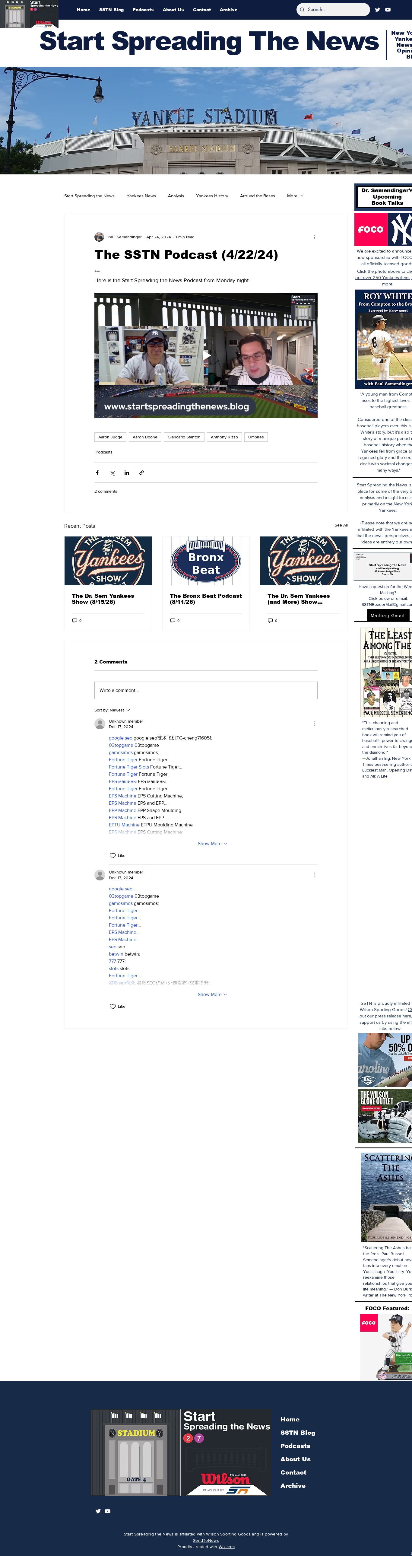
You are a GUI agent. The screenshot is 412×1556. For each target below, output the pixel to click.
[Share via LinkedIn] (127, 473)
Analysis (176, 195)
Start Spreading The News (209, 41)
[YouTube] (388, 9)
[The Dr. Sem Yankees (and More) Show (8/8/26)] (303, 560)
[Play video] (206, 355)
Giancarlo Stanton (184, 436)
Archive (293, 1485)
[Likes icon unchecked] (113, 855)
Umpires (256, 436)
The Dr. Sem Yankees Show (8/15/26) (103, 599)
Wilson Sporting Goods (228, 1534)
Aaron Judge (110, 436)
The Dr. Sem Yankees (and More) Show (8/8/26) (299, 599)
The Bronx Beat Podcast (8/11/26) (206, 599)
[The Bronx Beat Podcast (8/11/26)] (206, 560)
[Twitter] (377, 9)
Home (289, 1419)
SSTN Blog (297, 1432)
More (292, 195)
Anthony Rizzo (224, 436)
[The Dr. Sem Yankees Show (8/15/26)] (108, 560)
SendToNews (206, 1540)
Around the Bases (257, 195)
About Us (295, 1459)
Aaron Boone (145, 436)
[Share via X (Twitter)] (112, 473)
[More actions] (314, 236)
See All (341, 525)
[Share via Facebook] (97, 473)
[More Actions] (314, 723)
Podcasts (104, 452)
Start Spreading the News (89, 195)
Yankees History (212, 195)
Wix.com (227, 1546)
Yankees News (141, 195)
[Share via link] (141, 473)
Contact (293, 1472)
